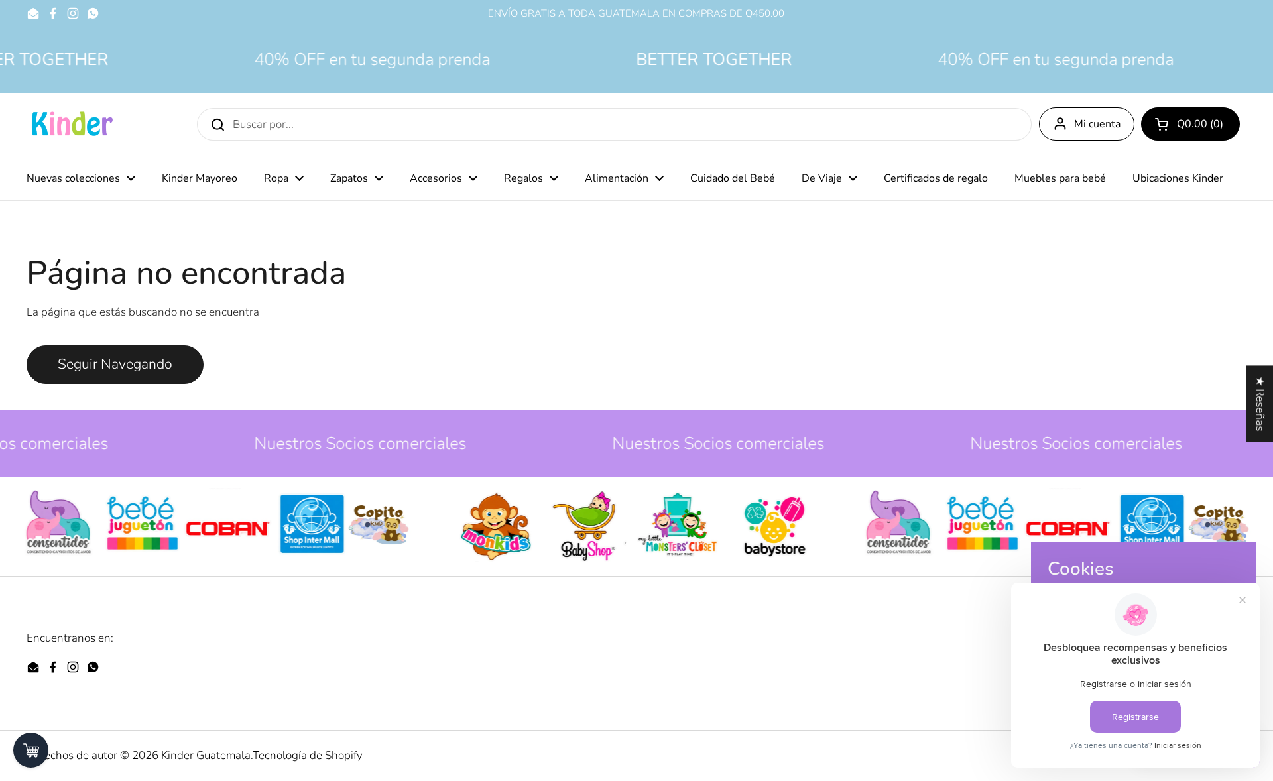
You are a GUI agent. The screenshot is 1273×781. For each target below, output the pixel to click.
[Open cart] (30, 750)
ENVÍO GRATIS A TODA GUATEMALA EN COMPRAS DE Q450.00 (636, 14)
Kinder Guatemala (206, 755)
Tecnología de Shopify (308, 755)
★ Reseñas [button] (1260, 403)
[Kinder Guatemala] (72, 124)
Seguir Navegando (115, 364)
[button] (1190, 124)
